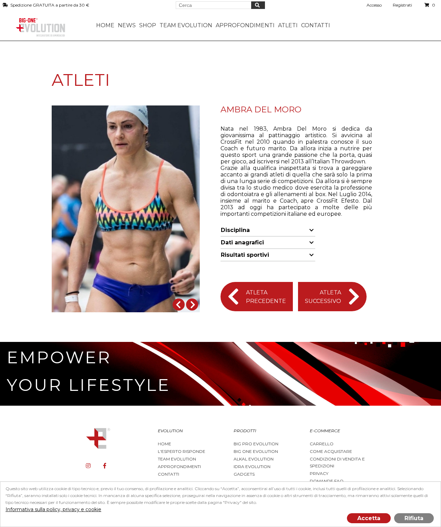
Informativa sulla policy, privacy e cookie (53, 509)
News (127, 25)
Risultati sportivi (245, 255)
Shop (147, 25)
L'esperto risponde (181, 451)
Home (105, 25)
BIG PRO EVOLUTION (256, 443)
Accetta (368, 518)
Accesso (374, 5)
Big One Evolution (256, 451)
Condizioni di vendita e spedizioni (337, 462)
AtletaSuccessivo (323, 296)
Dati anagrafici (242, 242)
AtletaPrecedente (266, 296)
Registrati (402, 5)
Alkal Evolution (254, 459)
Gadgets (244, 474)
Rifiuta (413, 518)
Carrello (322, 443)
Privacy (319, 473)
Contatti (315, 25)
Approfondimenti (179, 466)
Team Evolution (177, 459)
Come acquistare (331, 451)
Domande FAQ (326, 481)
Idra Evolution (252, 466)
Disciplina (235, 230)
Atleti (288, 25)
